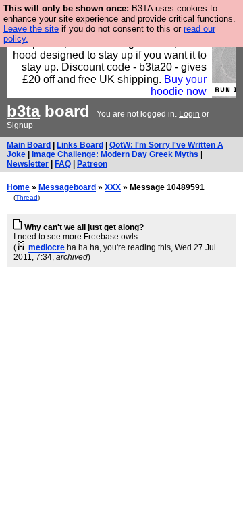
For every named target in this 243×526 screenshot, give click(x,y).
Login (189, 114)
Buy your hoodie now (179, 85)
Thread (27, 197)
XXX (113, 187)
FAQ (63, 164)
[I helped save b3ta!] (21, 247)
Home (18, 187)
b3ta (23, 111)
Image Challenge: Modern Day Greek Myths (115, 154)
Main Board (29, 145)
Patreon (92, 164)
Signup (20, 125)
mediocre (46, 247)
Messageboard (67, 187)
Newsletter (28, 164)
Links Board (80, 145)
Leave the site (31, 29)
